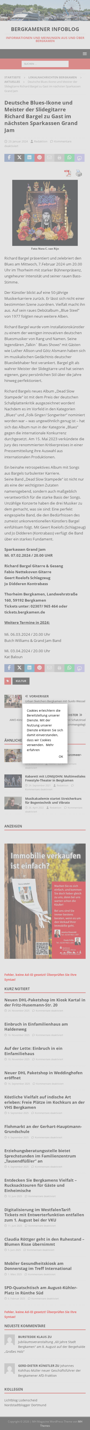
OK (61, 756)
